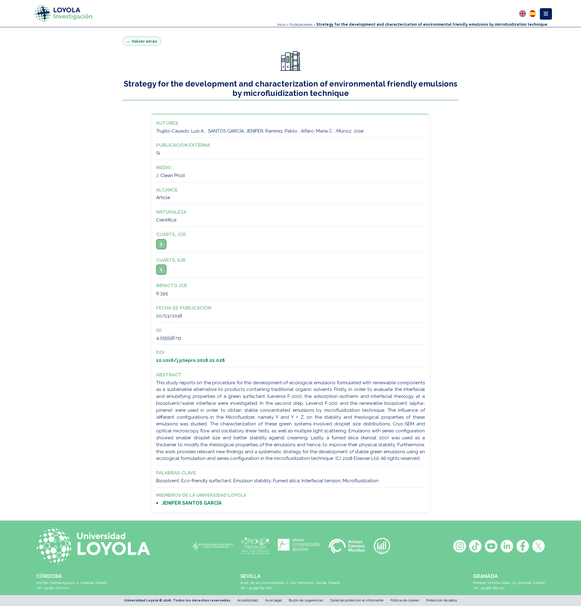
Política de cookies (404, 600)
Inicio (281, 24)
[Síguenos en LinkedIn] (507, 546)
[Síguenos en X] (538, 546)
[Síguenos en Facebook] (522, 546)
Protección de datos (441, 600)
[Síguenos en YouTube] (491, 546)
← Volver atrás (141, 41)
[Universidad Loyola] (96, 546)
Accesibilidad (247, 600)
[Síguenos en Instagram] (459, 546)
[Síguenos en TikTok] (475, 546)
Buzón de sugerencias (306, 600)
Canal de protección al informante (356, 600)
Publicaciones (301, 24)
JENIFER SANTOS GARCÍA (192, 503)
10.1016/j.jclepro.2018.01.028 (190, 360)
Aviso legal (273, 600)
